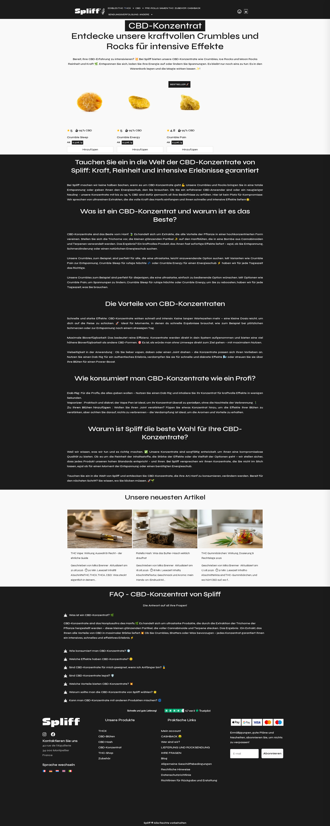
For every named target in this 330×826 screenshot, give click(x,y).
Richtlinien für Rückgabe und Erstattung (189, 780)
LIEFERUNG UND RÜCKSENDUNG (185, 747)
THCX (102, 731)
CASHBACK (194, 8)
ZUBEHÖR (180, 8)
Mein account (171, 731)
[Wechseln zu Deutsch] (50, 771)
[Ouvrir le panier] (246, 11)
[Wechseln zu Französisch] (44, 771)
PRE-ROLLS (151, 8)
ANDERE (144, 14)
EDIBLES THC (115, 8)
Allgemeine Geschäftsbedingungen (186, 764)
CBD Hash (105, 742)
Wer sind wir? (170, 742)
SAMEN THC (167, 8)
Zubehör (104, 758)
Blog (164, 758)
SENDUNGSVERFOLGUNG (123, 14)
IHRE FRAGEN (171, 753)
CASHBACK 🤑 (171, 736)
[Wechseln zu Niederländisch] (57, 771)
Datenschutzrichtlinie (176, 775)
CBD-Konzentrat (110, 747)
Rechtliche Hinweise (175, 769)
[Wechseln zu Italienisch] (70, 771)
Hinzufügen (90, 149)
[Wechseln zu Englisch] (63, 771)
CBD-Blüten (106, 736)
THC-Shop (105, 753)
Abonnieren (272, 753)
